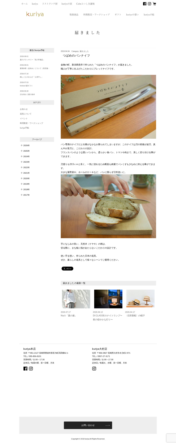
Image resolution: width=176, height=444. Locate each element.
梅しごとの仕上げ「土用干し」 (31, 77)
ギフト (118, 14)
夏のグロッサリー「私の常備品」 (32, 60)
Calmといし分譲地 (85, 4)
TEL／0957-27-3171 (101, 356)
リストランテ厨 (49, 4)
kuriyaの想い (132, 14)
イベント (24, 119)
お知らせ (24, 109)
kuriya (35, 4)
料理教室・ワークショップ (96, 14)
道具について (25, 114)
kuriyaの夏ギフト (26, 86)
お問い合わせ (88, 425)
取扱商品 (74, 14)
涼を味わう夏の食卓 (27, 94)
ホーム (24, 4)
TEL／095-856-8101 (32, 356)
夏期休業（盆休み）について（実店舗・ (35, 68)
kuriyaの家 (67, 4)
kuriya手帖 (149, 14)
